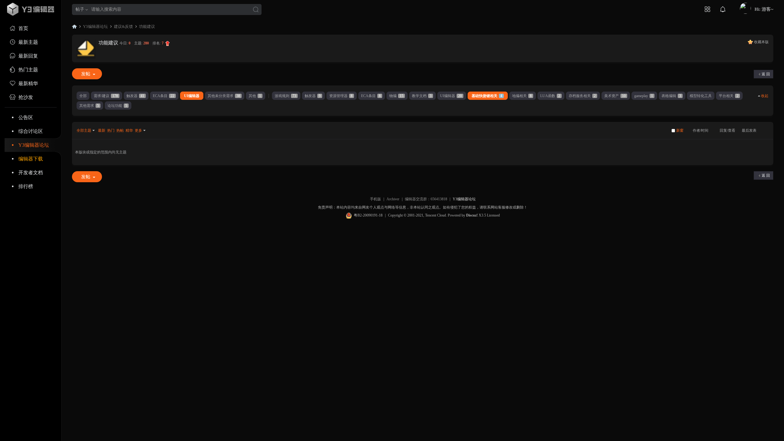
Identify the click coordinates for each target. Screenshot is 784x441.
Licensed (493, 215)
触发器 (135, 96)
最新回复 (28, 55)
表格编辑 (671, 96)
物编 (396, 96)
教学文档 (422, 96)
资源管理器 (340, 96)
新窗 (680, 130)
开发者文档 (30, 172)
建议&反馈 (123, 26)
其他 (255, 96)
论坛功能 (117, 106)
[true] (256, 10)
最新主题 (28, 42)
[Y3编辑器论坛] (31, 9)
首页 (23, 28)
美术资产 (615, 96)
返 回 (766, 74)
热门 (111, 130)
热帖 (120, 130)
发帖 (85, 73)
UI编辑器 (191, 96)
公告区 (25, 117)
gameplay (643, 96)
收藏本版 (761, 42)
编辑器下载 (30, 158)
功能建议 (147, 26)
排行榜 (25, 186)
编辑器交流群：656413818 (426, 199)
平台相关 (728, 96)
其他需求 (89, 106)
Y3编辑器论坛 (33, 145)
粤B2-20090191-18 (368, 215)
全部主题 (84, 130)
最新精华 (28, 83)
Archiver (392, 199)
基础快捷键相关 (487, 96)
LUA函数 (550, 96)
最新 (101, 130)
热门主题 (28, 69)
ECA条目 (163, 96)
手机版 (375, 199)
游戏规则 (285, 96)
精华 (129, 130)
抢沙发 (25, 97)
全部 (83, 96)
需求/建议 (106, 96)
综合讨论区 (30, 131)
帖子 (80, 9)
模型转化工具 (701, 96)
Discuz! (472, 215)
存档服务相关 (582, 96)
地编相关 (522, 96)
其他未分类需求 (224, 96)
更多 (138, 130)
